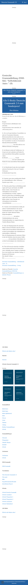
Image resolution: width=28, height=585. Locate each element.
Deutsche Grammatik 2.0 (9, 2)
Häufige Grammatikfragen (8, 427)
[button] (2, 582)
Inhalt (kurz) (5, 409)
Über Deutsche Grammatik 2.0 (9, 475)
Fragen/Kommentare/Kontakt (9, 481)
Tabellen (4, 422)
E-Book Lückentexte (7, 501)
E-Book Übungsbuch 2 (7, 499)
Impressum (14, 583)
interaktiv (4, 444)
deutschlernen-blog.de (7, 484)
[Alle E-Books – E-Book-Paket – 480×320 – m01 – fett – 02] (14, 112)
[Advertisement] (14, 22)
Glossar (4, 418)
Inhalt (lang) (5, 411)
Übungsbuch (5, 440)
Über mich (4, 477)
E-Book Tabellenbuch (7, 504)
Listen (3, 420)
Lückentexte (5, 455)
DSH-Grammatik (6, 466)
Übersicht (4, 438)
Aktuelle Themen (6, 442)
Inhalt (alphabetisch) (7, 413)
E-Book (4, 429)
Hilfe (3, 479)
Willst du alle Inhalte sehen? (8, 351)
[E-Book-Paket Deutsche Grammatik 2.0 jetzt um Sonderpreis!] (14, 94)
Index (3, 415)
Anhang (4, 425)
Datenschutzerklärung (19, 581)
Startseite (4, 359)
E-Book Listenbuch (6, 494)
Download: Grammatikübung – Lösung (11, 265)
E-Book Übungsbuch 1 (7, 497)
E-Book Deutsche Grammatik (9, 492)
